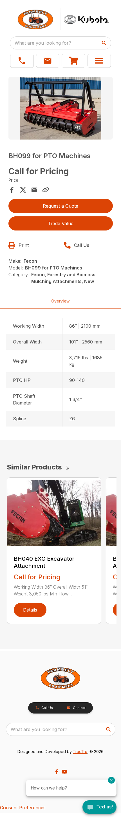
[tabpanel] (60, 109)
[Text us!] (99, 807)
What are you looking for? (43, 43)
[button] (22, 61)
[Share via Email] (34, 189)
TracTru (80, 751)
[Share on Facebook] (11, 189)
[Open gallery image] (60, 108)
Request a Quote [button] (60, 206)
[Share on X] (23, 189)
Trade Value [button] (60, 223)
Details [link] (30, 610)
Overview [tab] (60, 301)
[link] (73, 61)
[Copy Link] (45, 189)
